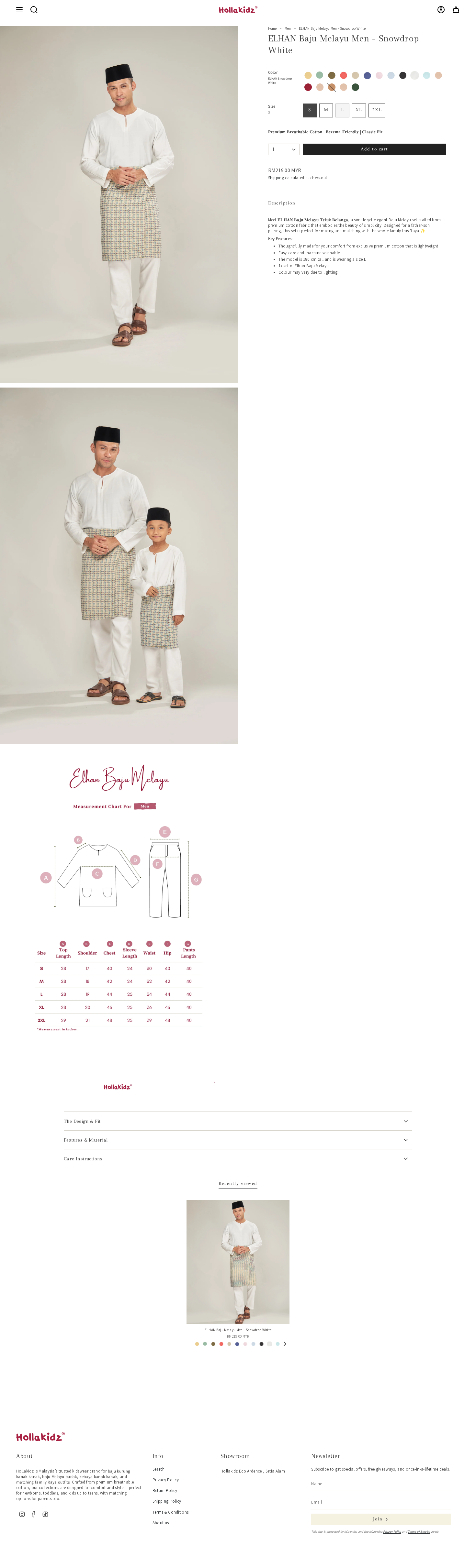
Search (159, 1469)
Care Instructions (83, 1159)
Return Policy (165, 1490)
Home (272, 28)
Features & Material (86, 1140)
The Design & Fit (82, 1121)
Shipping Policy (167, 1501)
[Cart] (455, 9)
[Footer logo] (40, 1436)
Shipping (276, 178)
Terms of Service (419, 1531)
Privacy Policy (166, 1480)
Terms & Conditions (171, 1512)
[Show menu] (19, 9)
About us (161, 1523)
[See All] (284, 1344)
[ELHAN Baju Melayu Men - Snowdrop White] (238, 1262)
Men (288, 28)
